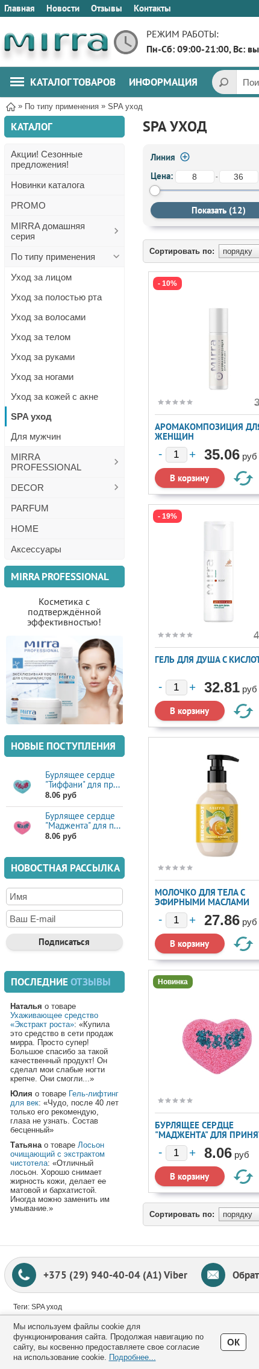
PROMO (28, 205)
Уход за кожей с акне (54, 396)
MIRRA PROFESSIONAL (46, 462)
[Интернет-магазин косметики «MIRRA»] (55, 42)
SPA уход (31, 416)
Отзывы (106, 8)
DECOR (27, 487)
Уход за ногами (42, 376)
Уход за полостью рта (56, 297)
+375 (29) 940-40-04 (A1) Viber (115, 1275)
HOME (25, 528)
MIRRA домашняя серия (48, 231)
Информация (163, 82)
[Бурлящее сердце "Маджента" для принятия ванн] (22, 826)
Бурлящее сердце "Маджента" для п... (82, 820)
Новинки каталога (47, 185)
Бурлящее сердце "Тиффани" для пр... (82, 779)
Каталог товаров (73, 82)
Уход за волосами (48, 317)
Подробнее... (132, 1357)
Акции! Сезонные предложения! (47, 159)
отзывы (90, 981)
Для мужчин (36, 436)
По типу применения (53, 256)
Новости (63, 8)
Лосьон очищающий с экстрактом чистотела (57, 1154)
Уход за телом (40, 337)
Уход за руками (43, 357)
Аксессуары (36, 549)
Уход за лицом (41, 277)
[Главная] (11, 105)
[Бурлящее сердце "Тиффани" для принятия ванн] (22, 785)
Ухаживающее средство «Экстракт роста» (54, 1020)
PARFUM (30, 508)
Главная (19, 8)
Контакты (152, 8)
